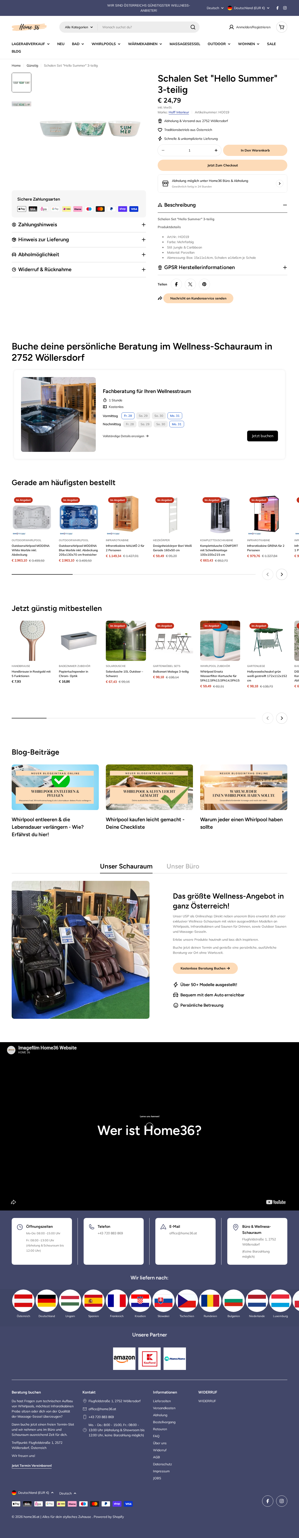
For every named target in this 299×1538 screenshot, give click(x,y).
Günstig (32, 65)
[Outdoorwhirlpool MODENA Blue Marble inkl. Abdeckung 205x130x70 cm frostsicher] (79, 515)
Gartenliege (256, 666)
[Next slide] (281, 574)
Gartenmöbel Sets (166, 666)
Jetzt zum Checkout (222, 165)
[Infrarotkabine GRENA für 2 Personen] (267, 515)
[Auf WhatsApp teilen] (190, 284)
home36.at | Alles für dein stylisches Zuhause (58, 1517)
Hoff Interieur (179, 112)
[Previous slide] (267, 574)
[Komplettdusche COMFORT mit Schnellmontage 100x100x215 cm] (220, 515)
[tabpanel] (149, 950)
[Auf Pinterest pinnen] (204, 284)
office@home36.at (102, 1409)
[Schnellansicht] (45, 505)
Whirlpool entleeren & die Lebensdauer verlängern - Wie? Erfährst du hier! (48, 827)
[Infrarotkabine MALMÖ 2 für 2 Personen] (126, 515)
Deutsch (213, 8)
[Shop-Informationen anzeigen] (279, 183)
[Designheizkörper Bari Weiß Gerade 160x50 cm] (173, 515)
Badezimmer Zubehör (74, 666)
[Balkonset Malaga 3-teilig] (173, 641)
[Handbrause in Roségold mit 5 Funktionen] (32, 641)
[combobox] (129, 27)
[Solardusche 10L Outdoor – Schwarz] (126, 641)
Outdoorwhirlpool (26, 540)
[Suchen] (193, 27)
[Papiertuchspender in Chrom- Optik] (79, 641)
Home (16, 65)
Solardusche (116, 666)
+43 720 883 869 (101, 1417)
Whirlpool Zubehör (215, 666)
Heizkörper (161, 540)
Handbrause (21, 666)
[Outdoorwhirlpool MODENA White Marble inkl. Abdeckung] (32, 515)
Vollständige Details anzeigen (123, 436)
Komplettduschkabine (216, 540)
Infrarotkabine (117, 540)
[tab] (126, 867)
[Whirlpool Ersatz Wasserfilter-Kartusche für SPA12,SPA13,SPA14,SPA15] (220, 641)
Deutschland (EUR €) (249, 8)
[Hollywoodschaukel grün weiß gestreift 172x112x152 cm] (267, 641)
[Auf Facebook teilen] (176, 284)
